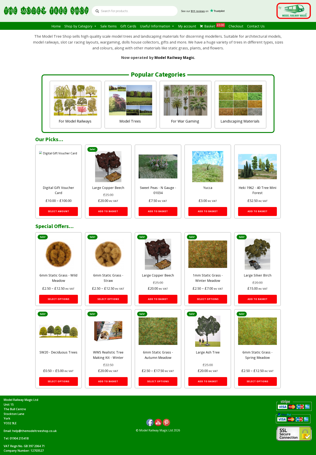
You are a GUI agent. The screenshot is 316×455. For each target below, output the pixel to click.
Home (56, 26)
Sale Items (108, 26)
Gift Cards (128, 26)
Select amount (58, 211)
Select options (58, 299)
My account (187, 26)
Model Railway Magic (174, 57)
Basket (214, 25)
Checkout (236, 26)
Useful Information (155, 26)
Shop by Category (78, 26)
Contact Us (256, 26)
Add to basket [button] (108, 211)
